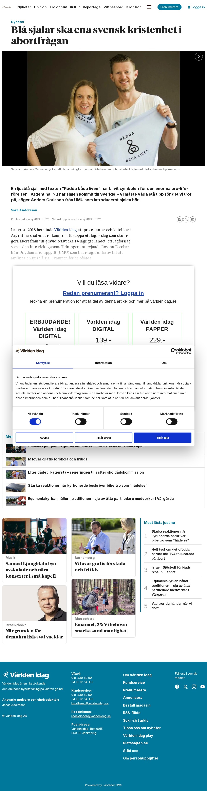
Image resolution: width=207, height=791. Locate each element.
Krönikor (133, 7)
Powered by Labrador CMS (103, 785)
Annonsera (132, 698)
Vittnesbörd (113, 7)
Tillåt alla (162, 437)
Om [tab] (164, 362)
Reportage (91, 7)
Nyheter (24, 7)
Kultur (75, 7)
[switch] (81, 421)
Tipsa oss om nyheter (142, 728)
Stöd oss (130, 751)
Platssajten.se (135, 743)
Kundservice (134, 682)
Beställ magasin (137, 705)
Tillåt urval (103, 437)
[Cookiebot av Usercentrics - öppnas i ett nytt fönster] (173, 351)
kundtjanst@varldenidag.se (90, 703)
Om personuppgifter (140, 758)
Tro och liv (58, 7)
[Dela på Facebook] (180, 219)
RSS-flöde (131, 713)
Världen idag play (138, 736)
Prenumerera (134, 690)
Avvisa (44, 437)
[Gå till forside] (6, 7)
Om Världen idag (137, 675)
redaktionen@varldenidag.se (91, 716)
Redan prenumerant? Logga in (103, 293)
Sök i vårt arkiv (135, 720)
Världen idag (65, 230)
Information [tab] (103, 362)
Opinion (40, 7)
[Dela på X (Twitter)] (186, 219)
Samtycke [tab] (43, 362)
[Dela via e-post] (193, 219)
